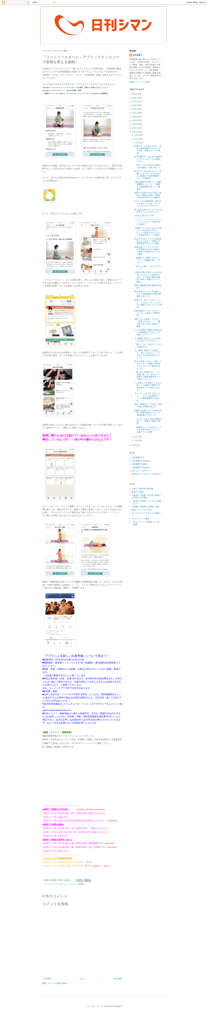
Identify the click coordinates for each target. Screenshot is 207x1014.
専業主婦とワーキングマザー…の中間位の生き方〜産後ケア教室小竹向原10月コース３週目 (147, 250)
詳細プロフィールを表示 (140, 82)
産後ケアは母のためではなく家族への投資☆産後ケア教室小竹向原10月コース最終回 (147, 195)
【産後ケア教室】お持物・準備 (145, 506)
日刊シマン (89, 736)
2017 (134, 128)
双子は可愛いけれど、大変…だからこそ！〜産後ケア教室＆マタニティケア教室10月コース (147, 364)
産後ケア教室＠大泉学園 (142, 489)
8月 (136, 440)
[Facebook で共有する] (86, 880)
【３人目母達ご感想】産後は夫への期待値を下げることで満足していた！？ (147, 332)
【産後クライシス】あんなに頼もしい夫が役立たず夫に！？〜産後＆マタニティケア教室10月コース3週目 (147, 231)
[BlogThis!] (80, 880)
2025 (134, 98)
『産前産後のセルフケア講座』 (63, 739)
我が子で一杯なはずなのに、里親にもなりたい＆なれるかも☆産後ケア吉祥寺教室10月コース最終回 (147, 174)
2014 (134, 445)
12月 (137, 135)
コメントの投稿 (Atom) (57, 983)
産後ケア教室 (137, 492)
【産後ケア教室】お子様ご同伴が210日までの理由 (146, 496)
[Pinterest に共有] (89, 880)
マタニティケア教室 (140, 519)
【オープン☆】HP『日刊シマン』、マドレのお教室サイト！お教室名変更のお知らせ (147, 397)
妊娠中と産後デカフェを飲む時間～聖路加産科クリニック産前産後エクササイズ (147, 412)
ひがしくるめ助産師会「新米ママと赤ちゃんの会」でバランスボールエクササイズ (147, 203)
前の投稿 (118, 978)
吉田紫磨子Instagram (141, 467)
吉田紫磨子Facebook (141, 461)
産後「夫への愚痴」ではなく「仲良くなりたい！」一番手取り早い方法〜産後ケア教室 (147, 322)
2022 (134, 109)
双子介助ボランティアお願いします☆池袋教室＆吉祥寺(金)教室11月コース (147, 293)
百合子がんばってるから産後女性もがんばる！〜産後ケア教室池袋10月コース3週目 (147, 241)
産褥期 (81, 884)
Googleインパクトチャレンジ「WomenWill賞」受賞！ (63, 90)
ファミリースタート (58, 884)
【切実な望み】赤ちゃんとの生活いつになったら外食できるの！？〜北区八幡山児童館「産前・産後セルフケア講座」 (147, 277)
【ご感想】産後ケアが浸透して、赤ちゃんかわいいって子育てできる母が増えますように (147, 354)
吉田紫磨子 (137, 55)
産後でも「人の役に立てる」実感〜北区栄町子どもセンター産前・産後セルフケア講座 (147, 149)
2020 (134, 117)
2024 (134, 101)
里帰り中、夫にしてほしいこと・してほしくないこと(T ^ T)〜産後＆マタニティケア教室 (148, 303)
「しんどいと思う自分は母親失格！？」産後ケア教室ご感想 (147, 421)
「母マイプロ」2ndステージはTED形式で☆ (147, 345)
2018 (134, 124)
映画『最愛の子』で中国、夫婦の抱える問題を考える (147, 405)
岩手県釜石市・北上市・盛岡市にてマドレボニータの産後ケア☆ (147, 159)
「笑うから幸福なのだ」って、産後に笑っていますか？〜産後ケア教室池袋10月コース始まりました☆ (147, 375)
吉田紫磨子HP (138, 457)
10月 (137, 143)
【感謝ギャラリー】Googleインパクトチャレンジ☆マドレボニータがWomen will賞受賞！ (76, 93)
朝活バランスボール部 (141, 510)
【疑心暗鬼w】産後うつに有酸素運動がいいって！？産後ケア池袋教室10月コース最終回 (147, 185)
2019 (134, 120)
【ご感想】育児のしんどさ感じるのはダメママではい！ (147, 339)
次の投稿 (47, 978)
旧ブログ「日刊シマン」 (142, 471)
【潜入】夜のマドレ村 (144, 216)
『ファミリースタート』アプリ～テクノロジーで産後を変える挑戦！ (147, 221)
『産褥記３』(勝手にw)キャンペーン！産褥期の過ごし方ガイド (147, 260)
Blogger (118, 1006)
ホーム (82, 978)
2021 (134, 113)
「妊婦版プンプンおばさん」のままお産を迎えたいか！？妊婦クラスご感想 (147, 429)
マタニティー (72, 884)
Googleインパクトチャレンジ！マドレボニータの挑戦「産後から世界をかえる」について (76, 87)
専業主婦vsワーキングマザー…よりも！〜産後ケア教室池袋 (147, 313)
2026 (134, 94)
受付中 (100, 843)
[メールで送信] (77, 880)
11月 (137, 139)
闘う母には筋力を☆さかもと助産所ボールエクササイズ (147, 211)
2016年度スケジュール (82, 743)
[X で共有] (83, 880)
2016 (134, 132)
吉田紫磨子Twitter (139, 464)
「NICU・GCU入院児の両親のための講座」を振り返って (147, 166)
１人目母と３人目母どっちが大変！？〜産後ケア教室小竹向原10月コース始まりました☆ (147, 386)
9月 (136, 437)
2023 (134, 105)
